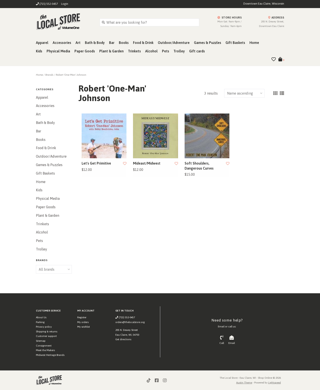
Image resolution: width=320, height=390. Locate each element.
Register (81, 317)
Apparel (42, 43)
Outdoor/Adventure (174, 43)
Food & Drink (143, 43)
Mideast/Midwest (146, 163)
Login (64, 3)
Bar (112, 43)
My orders (83, 322)
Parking (40, 322)
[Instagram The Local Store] (164, 380)
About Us (41, 317)
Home (254, 43)
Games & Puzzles (207, 43)
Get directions (123, 339)
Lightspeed (274, 382)
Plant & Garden (111, 51)
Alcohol (151, 51)
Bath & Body (95, 43)
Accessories (62, 43)
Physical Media (58, 51)
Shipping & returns (46, 331)
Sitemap (40, 340)
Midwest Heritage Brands (50, 355)
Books (124, 43)
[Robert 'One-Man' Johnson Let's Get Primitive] (104, 135)
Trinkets (134, 51)
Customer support (46, 336)
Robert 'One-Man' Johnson (71, 74)
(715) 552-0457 (126, 317)
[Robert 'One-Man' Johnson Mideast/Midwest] (155, 135)
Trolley (179, 51)
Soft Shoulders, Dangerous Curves (199, 165)
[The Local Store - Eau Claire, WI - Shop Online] (64, 22)
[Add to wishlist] (124, 163)
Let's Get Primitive (96, 163)
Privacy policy (44, 326)
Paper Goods (84, 51)
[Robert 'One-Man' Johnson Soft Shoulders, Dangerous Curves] (207, 135)
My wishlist (83, 326)
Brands (49, 74)
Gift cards (197, 51)
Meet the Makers (45, 350)
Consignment (44, 345)
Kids (39, 51)
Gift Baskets (235, 43)
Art (78, 43)
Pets (165, 51)
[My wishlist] (273, 60)
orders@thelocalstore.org (130, 322)
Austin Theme (244, 382)
